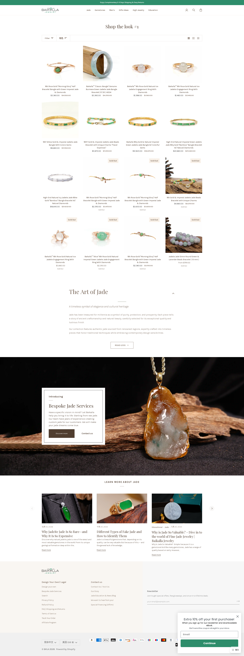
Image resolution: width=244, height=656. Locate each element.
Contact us (87, 433)
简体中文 (48, 642)
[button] (88, 10)
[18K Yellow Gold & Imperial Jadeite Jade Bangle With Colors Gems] (60, 119)
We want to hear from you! (102, 600)
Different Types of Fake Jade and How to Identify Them (119, 534)
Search (45, 595)
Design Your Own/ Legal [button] (54, 582)
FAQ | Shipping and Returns (53, 609)
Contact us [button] (96, 582)
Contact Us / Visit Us (100, 587)
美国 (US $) (68, 642)
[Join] (237, 601)
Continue (209, 643)
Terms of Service (49, 613)
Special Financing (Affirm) (102, 605)
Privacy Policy (48, 600)
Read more (46, 550)
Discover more (61, 433)
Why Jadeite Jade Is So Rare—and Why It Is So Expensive (64, 534)
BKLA (46, 649)
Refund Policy (48, 605)
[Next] (211, 508)
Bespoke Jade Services (52, 591)
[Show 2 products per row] (188, 38)
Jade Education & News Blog (103, 595)
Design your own (49, 587)
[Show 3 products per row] (193, 38)
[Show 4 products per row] (199, 38)
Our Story (95, 591)
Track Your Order (48, 618)
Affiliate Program (49, 622)
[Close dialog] (237, 616)
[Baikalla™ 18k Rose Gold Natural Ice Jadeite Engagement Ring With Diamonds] (142, 64)
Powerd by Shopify (65, 649)
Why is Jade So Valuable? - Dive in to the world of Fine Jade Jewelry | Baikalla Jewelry (177, 536)
